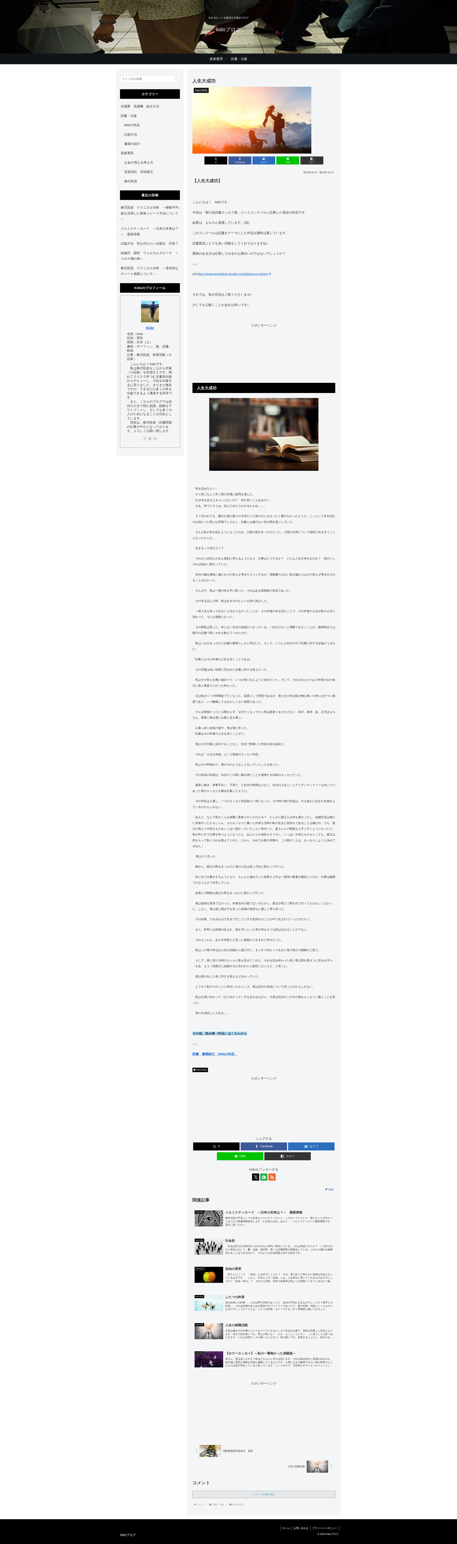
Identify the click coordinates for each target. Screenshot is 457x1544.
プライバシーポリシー (324, 1528)
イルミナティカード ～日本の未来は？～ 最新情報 (150, 231)
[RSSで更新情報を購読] (272, 1177)
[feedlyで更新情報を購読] (263, 1177)
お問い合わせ (300, 1528)
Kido (150, 328)
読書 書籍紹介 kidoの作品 (215, 1054)
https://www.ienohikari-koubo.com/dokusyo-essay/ (232, 274)
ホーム (286, 1528)
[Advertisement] (263, 353)
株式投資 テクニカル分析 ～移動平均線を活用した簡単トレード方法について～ (150, 213)
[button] (311, 160)
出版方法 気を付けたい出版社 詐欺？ (150, 243)
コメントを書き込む (264, 1494)
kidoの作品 (201, 1070)
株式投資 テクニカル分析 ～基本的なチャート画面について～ (150, 271)
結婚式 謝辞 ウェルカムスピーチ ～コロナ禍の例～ (150, 255)
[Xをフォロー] (255, 1177)
